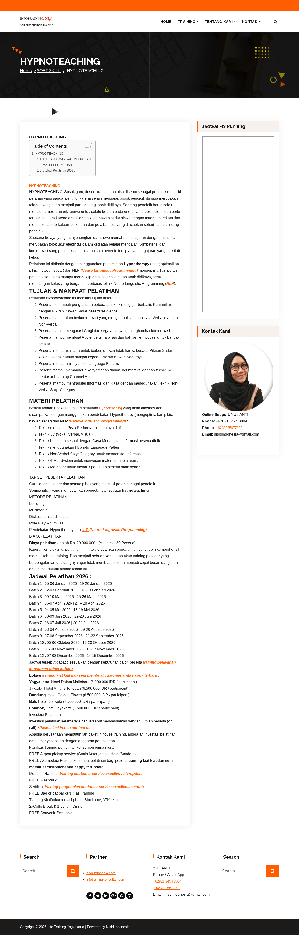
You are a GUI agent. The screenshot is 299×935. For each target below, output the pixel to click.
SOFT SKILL (49, 70)
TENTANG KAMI (219, 22)
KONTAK (249, 22)
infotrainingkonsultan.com (105, 879)
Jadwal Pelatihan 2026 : (59, 170)
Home (26, 70)
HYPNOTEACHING (49, 153)
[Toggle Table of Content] (85, 147)
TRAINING (187, 22)
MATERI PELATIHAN (57, 165)
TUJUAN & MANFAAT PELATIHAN (67, 159)
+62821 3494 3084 (167, 881)
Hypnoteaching (110, 408)
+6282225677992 (229, 428)
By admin (81, 118)
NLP (85, 530)
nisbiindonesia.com (101, 873)
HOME (165, 22)
